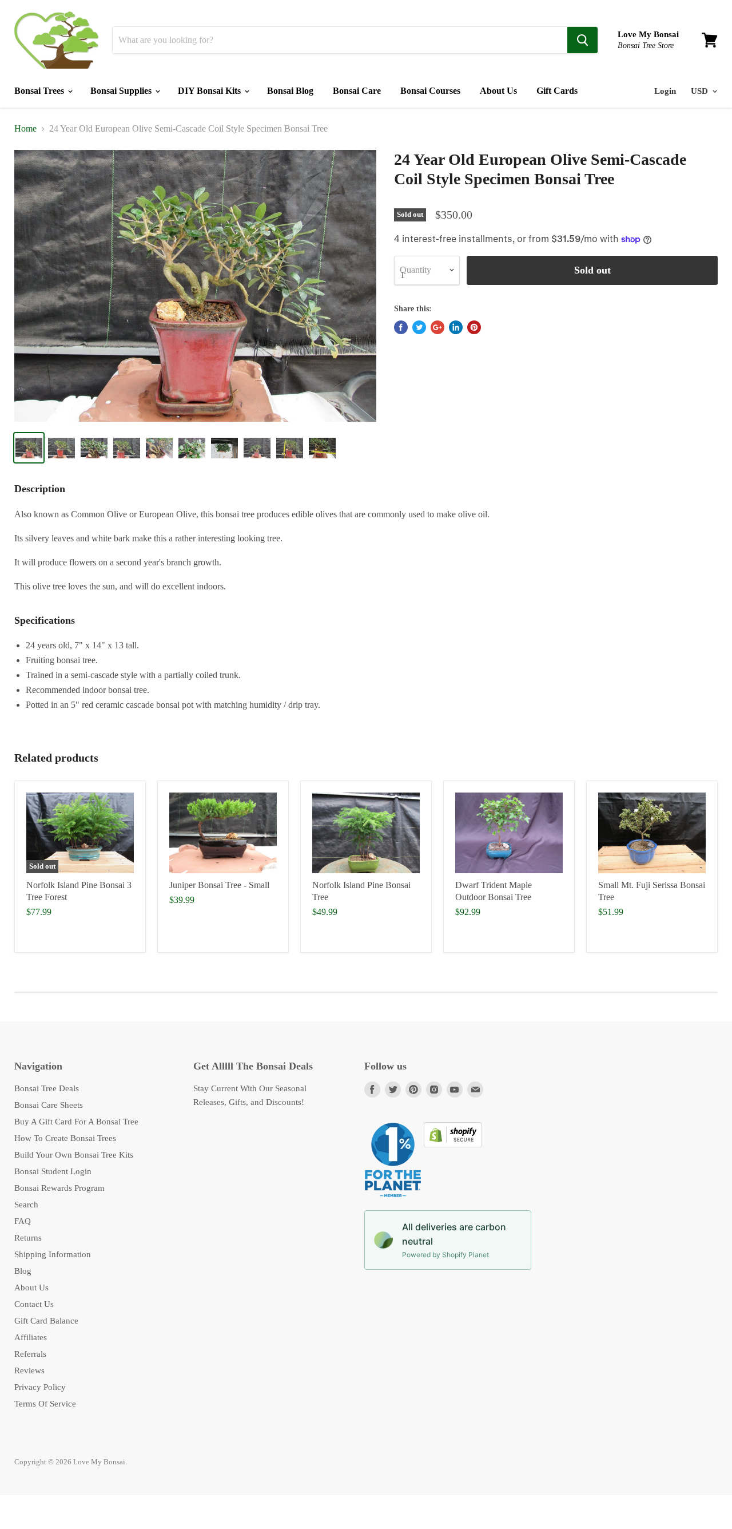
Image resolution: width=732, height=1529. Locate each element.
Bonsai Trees (40, 91)
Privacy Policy (40, 1387)
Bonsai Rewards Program (59, 1188)
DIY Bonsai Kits (210, 91)
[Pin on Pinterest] (474, 327)
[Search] (582, 40)
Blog (22, 1271)
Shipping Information (52, 1254)
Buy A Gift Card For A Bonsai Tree (76, 1121)
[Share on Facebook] (401, 327)
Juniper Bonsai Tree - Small (219, 885)
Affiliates (30, 1337)
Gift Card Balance (46, 1320)
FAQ (22, 1221)
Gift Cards (557, 91)
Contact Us (34, 1304)
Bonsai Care (357, 91)
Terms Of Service (45, 1403)
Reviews (29, 1370)
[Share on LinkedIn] (456, 327)
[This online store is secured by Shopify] (453, 1144)
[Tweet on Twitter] (419, 327)
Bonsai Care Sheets (48, 1105)
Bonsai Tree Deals (46, 1088)
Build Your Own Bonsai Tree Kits (73, 1154)
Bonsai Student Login (53, 1171)
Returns (28, 1237)
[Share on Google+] (437, 327)
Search (26, 1204)
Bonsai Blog (290, 91)
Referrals (30, 1353)
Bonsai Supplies (122, 91)
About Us (498, 91)
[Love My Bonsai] (56, 40)
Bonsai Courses (430, 91)
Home (25, 128)
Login (665, 91)
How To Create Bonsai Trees (65, 1138)
